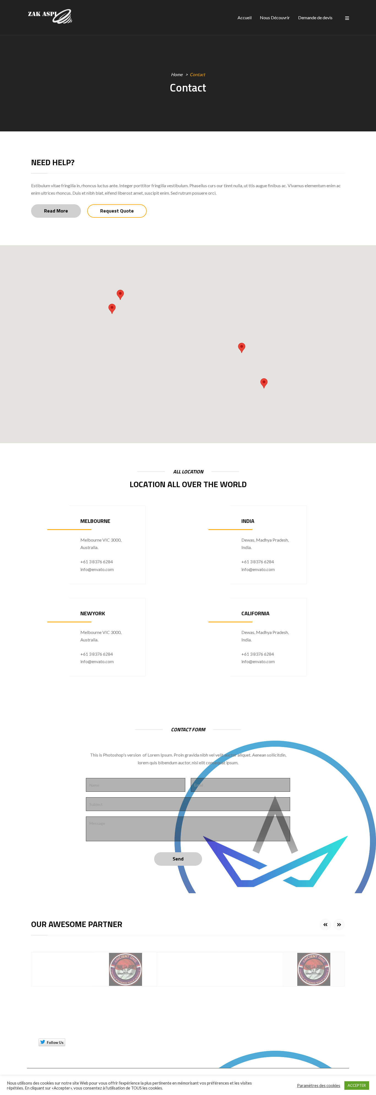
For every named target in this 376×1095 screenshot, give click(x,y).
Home (176, 74)
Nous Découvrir (275, 17)
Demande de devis (315, 17)
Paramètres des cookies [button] (318, 1085)
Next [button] (339, 924)
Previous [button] (325, 924)
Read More (56, 210)
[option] (62, 952)
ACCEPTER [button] (357, 1085)
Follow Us (55, 1042)
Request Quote (117, 210)
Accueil (245, 17)
